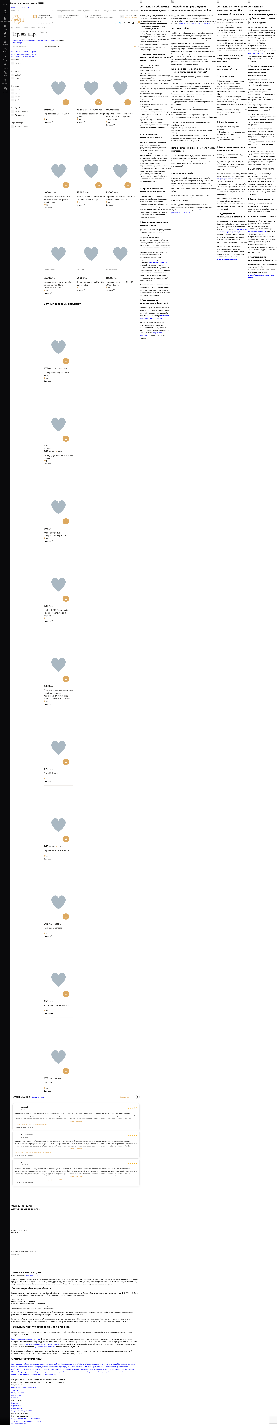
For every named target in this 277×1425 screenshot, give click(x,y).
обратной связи (32, 1275)
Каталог (25, 28)
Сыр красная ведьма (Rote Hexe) (56, 374)
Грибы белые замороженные (74, 1372)
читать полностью (76, 1121)
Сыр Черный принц (27, 1374)
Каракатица (56, 1369)
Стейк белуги (80, 1364)
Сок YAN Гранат (51, 773)
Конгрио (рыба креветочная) (109, 1372)
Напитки (5, 83)
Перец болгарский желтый (57, 850)
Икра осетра (17, 43)
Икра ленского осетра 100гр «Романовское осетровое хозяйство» (119, 116)
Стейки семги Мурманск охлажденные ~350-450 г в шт (33, 1152)
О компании (123, 11)
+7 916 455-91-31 (131, 15)
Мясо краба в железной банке (111, 1364)
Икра (5, 29)
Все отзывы (124, 1097)
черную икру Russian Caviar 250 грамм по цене (40, 1344)
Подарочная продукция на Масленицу (42, 1366)
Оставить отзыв (38, 1097)
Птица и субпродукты (26, 1372)
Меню (5, 4)
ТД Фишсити (19, 114)
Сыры (5, 51)
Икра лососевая (37, 40)
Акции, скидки (17, 1408)
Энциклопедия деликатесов (63, 11)
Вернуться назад (19, 46)
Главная (17, 28)
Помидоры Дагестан (53, 928)
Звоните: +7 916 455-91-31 (20, 7)
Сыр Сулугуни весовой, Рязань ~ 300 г (58, 456)
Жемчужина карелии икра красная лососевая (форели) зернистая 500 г (39, 1180)
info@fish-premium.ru (33, 1421)
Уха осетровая (17, 1364)
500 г (17, 96)
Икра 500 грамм (31, 54)
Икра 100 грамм (30, 51)
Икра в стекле (16, 57)
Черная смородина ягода (42, 1369)
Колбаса (5, 44)
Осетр (17, 77)
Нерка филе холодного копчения (75, 1369)
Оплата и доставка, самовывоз (23, 1387)
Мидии (14, 1372)
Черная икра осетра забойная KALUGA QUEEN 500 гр (90, 198)
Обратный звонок (18, 1424)
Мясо (5, 36)
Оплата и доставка (84, 11)
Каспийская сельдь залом (114, 1366)
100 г (17, 89)
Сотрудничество (109, 11)
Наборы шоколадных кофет (34, 1364)
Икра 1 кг (19, 51)
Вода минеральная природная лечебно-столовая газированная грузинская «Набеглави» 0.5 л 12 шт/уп (58, 694)
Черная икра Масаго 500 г (56, 113)
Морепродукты (5, 21)
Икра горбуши (63, 1366)
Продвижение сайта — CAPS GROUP (25, 1418)
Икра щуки (27, 1369)
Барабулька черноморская (45, 1374)
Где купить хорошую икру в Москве (25, 1339)
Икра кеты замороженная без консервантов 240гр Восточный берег (58, 285)
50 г (16, 99)
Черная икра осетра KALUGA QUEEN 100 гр (119, 283)
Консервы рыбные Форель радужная (60, 1364)
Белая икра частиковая (21, 40)
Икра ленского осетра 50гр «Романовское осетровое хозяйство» (57, 199)
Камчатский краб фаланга (93, 1366)
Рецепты (14, 1403)
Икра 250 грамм (17, 54)
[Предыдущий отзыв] (133, 1097)
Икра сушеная (28, 57)
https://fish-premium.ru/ (227, 259)
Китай (17, 62)
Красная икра (49, 40)
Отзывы (97, 11)
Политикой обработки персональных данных (197, 23)
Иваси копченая (127, 1369)
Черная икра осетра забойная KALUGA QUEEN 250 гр (120, 198)
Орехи (5, 75)
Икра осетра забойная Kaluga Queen (90, 115)
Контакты (134, 11)
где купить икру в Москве (45, 1347)
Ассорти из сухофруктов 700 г (58, 1005)
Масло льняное (76, 1366)
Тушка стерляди (92, 1364)
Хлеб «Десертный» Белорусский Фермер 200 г (56, 534)
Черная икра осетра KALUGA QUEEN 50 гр (90, 283)
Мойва (17, 74)
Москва (14, 11)
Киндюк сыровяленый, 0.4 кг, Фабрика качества (31, 1125)
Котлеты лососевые (112, 1369)
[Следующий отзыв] (138, 1097)
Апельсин (48, 1082)
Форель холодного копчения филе (49, 1372)
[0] (137, 23)
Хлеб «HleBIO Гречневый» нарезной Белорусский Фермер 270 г (56, 613)
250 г (17, 92)
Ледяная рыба (92, 1372)
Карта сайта (16, 1405)
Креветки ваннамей (96, 1369)
